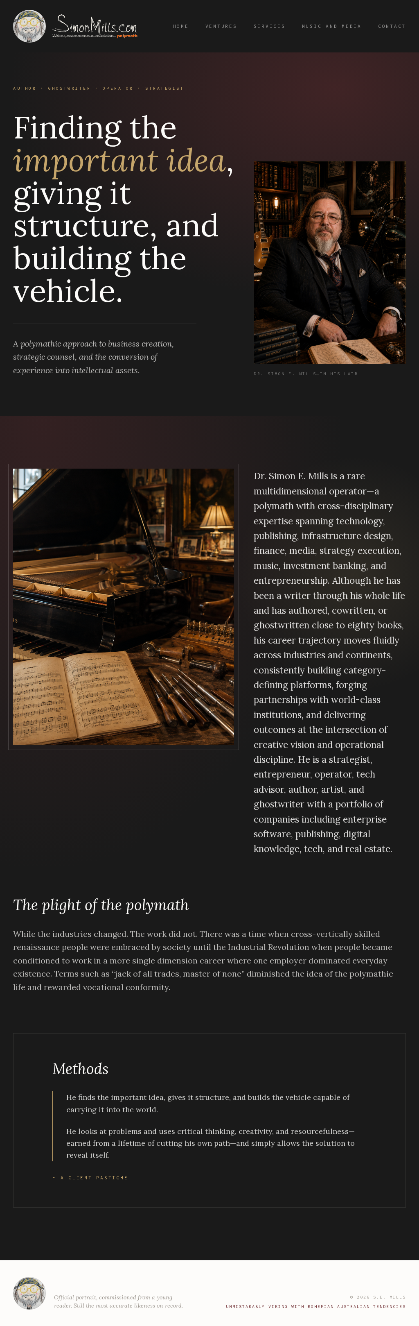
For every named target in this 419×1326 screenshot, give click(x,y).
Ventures (221, 26)
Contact (392, 26)
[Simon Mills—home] (78, 26)
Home (181, 26)
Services (270, 26)
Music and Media (332, 26)
